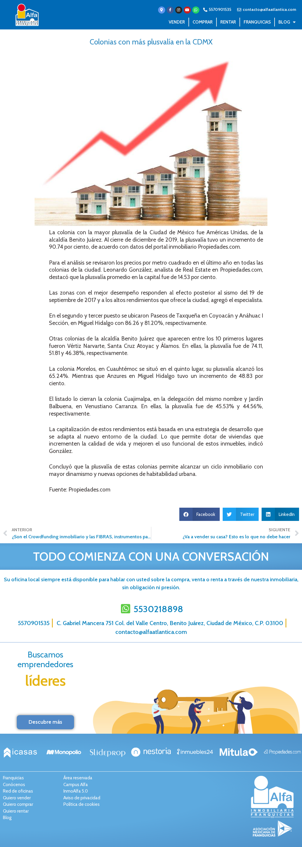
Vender (177, 22)
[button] (199, 514)
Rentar (228, 22)
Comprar (203, 22)
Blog (284, 22)
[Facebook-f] (170, 10)
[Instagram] (178, 10)
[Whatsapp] (195, 10)
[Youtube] (187, 10)
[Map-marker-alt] (161, 10)
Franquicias (257, 22)
